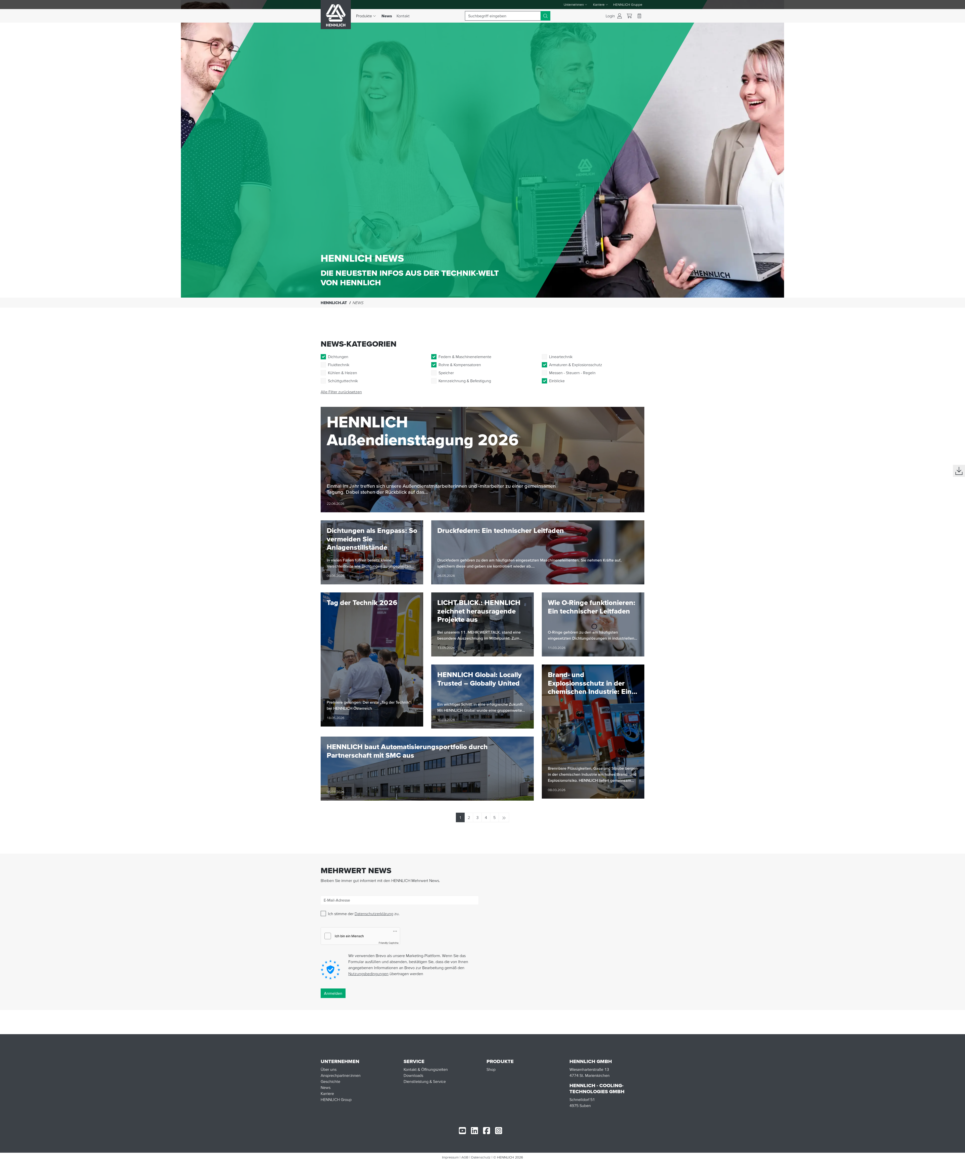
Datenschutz (481, 1157)
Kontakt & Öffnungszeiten (426, 1069)
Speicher (446, 372)
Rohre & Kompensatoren (460, 364)
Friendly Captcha (389, 942)
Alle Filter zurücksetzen (341, 392)
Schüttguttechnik (343, 380)
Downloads (413, 1075)
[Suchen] (545, 16)
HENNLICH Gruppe (627, 5)
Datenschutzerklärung (374, 913)
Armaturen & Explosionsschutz (575, 364)
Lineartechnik (560, 356)
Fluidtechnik (338, 364)
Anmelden (333, 993)
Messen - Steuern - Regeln (572, 372)
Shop (491, 1069)
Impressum (450, 1157)
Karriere (327, 1093)
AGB (464, 1157)
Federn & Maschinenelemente (465, 356)
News (387, 15)
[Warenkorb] (629, 16)
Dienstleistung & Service (425, 1081)
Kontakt (403, 16)
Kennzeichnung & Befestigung (465, 380)
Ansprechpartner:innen (341, 1075)
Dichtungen (338, 356)
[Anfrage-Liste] (639, 16)
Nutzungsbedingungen (368, 973)
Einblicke (557, 380)
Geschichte (330, 1081)
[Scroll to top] (955, 1156)
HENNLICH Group (336, 1099)
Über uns (328, 1069)
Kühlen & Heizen (342, 372)
